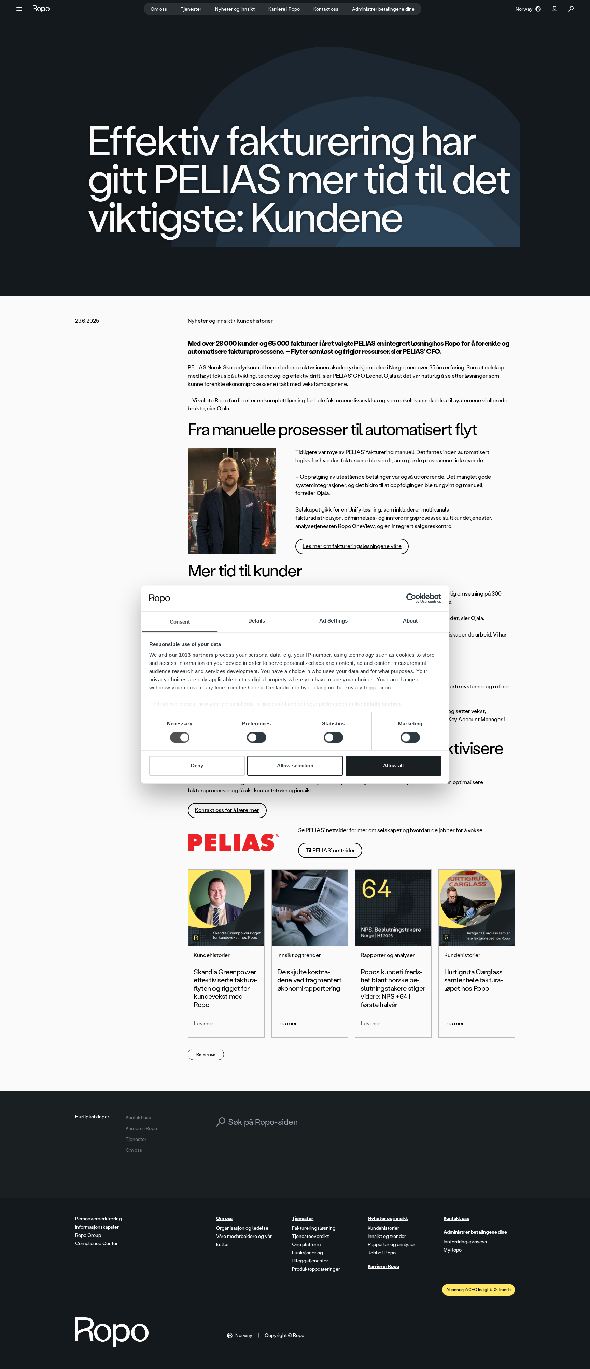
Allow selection (295, 766)
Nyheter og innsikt (210, 321)
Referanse (205, 1054)
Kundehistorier (255, 321)
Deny (197, 766)
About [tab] (410, 621)
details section (382, 704)
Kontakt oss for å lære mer (227, 810)
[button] (19, 9)
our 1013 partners (191, 655)
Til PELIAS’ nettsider (330, 850)
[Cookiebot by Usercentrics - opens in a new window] (411, 598)
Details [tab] (256, 621)
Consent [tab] (180, 622)
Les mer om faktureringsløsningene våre (352, 546)
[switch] (256, 737)
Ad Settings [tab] (333, 621)
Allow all (393, 766)
